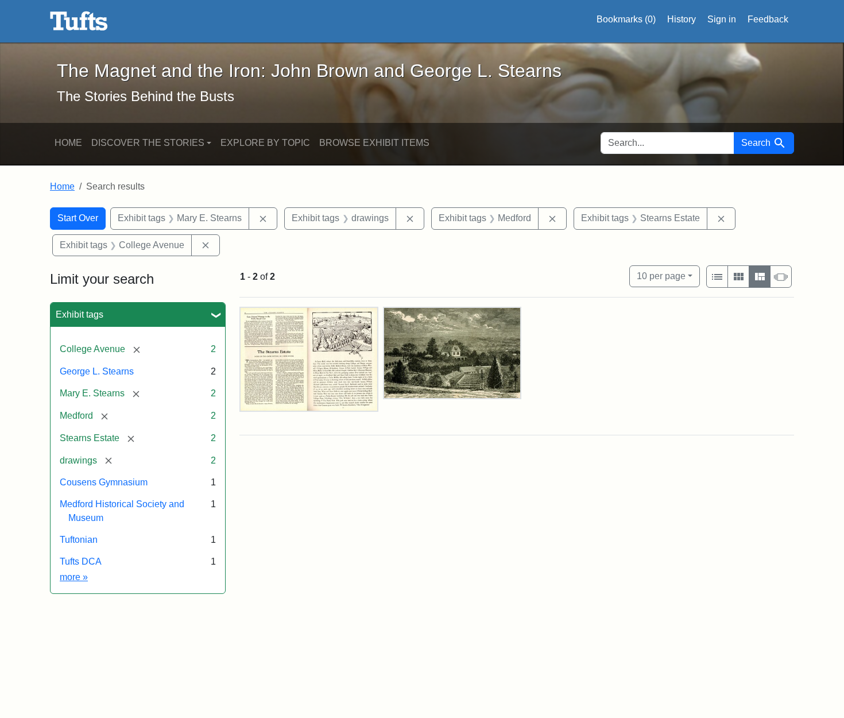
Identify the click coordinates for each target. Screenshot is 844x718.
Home (68, 143)
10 (661, 276)
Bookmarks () (626, 19)
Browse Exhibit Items (374, 143)
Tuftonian (79, 540)
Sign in (721, 19)
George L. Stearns (97, 371)
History (681, 19)
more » (74, 577)
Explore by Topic (265, 143)
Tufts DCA (81, 561)
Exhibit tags (79, 314)
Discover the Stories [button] (147, 143)
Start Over (77, 218)
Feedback (768, 19)
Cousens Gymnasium (104, 482)
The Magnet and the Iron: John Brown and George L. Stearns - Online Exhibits (79, 21)
